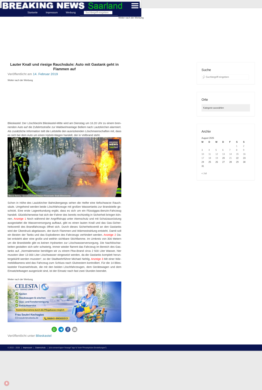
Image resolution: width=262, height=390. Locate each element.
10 (203, 154)
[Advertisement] (131, 41)
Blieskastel (44, 335)
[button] (54, 329)
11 (209, 154)
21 (230, 158)
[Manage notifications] (6, 383)
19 (216, 158)
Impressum (52, 12)
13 (223, 154)
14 (230, 154)
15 (237, 154)
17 (203, 158)
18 (209, 158)
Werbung (71, 12)
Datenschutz (40, 348)
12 (216, 154)
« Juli (204, 173)
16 (244, 154)
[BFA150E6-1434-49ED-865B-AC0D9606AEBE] (64, 302)
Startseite (32, 12)
